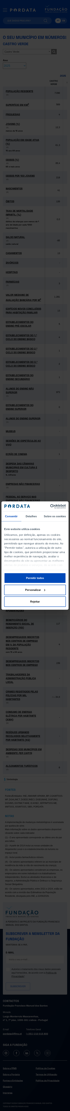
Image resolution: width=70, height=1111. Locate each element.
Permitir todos (35, 578)
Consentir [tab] (11, 516)
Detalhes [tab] (31, 516)
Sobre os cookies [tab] (55, 516)
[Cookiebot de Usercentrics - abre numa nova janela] (50, 506)
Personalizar (33, 589)
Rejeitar (35, 601)
